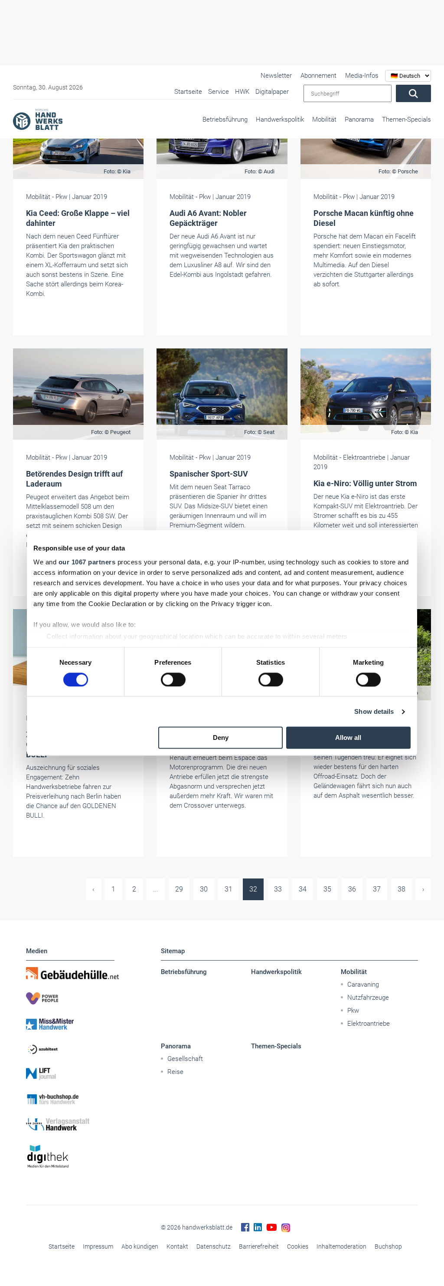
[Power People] (70, 998)
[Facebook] (245, 1228)
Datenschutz (213, 1246)
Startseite (62, 1246)
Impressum (98, 1246)
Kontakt (177, 1246)
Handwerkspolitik (280, 119)
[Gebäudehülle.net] (70, 973)
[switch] (173, 679)
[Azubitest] (70, 1049)
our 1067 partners (87, 562)
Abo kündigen (139, 1246)
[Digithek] (70, 1156)
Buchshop (388, 1246)
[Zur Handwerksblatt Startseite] (37, 119)
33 (278, 889)
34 (303, 889)
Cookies (297, 1246)
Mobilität (324, 119)
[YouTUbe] (271, 1228)
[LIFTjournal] (70, 1074)
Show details (374, 711)
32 (253, 889)
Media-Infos (362, 76)
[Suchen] (413, 93)
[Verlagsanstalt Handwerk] (70, 1124)
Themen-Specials (406, 119)
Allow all (348, 738)
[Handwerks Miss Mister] (70, 1024)
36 (352, 889)
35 (327, 889)
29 (179, 889)
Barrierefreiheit (259, 1246)
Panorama (359, 119)
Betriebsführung (225, 119)
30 (204, 889)
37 (377, 889)
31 (228, 889)
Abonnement (318, 76)
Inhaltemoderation (341, 1246)
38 (401, 889)
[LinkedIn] (258, 1228)
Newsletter (276, 76)
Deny (221, 738)
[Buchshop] (70, 1099)
